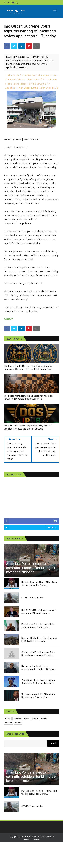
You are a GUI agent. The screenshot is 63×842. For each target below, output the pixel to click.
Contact (36, 839)
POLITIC (44, 719)
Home (26, 839)
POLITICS (8, 723)
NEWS (26, 719)
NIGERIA (35, 719)
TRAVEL (18, 723)
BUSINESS (17, 719)
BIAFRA (7, 719)
